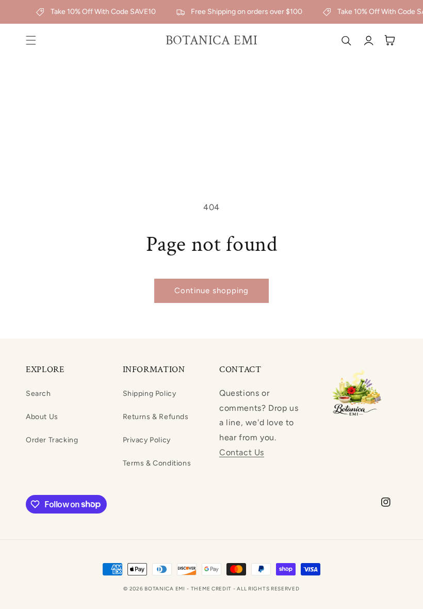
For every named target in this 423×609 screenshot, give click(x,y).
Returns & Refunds (156, 416)
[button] (31, 40)
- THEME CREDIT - (212, 588)
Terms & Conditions (157, 463)
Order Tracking (52, 440)
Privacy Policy (147, 440)
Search (38, 393)
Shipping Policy (149, 393)
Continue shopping (211, 290)
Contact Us (241, 452)
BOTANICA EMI (164, 588)
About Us (42, 416)
